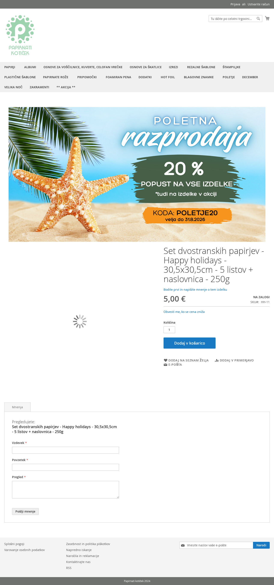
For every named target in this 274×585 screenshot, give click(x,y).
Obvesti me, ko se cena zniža (184, 312)
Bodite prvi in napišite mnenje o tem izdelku (195, 289)
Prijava (235, 4)
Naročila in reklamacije (82, 556)
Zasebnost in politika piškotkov (88, 544)
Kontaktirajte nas (78, 562)
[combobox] (235, 18)
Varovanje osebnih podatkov (24, 550)
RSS (68, 568)
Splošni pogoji (14, 544)
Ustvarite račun (259, 4)
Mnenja (17, 407)
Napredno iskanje (79, 550)
